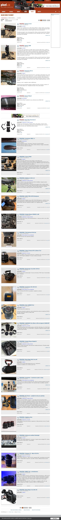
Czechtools (47, 318)
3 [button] (43, 20)
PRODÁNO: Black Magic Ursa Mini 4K (28, 489)
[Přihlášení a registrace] (55, 11)
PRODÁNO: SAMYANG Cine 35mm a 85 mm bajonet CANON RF (34, 323)
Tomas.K (48, 192)
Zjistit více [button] (29, 518)
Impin (21, 436)
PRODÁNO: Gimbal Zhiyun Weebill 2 (28, 341)
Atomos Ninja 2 (25, 96)
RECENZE (11, 11)
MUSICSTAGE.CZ (23, 0)
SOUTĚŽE (39, 11)
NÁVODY (18, 11)
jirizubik (21, 490)
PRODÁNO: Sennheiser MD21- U (27, 138)
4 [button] (44, 20)
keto (48, 413)
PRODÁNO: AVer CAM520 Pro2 (26, 305)
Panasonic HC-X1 (26, 70)
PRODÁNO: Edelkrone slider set (27, 178)
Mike (21, 378)
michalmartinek (22, 454)
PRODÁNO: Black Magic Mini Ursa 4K (28, 359)
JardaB (21, 324)
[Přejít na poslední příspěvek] (49, 42)
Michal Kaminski (22, 360)
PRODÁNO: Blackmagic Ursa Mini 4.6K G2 (29, 268)
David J (48, 42)
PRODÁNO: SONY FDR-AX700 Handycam (29, 196)
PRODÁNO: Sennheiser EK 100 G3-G (28, 287)
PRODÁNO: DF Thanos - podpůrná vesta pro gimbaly (31, 395)
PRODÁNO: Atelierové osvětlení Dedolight (29, 435)
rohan (21, 197)
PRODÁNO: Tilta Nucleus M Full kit (27, 232)
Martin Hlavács (22, 418)
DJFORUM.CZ (32, 0)
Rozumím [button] (55, 518)
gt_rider (21, 233)
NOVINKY (3, 11)
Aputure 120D (25, 45)
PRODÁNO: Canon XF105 (25, 156)
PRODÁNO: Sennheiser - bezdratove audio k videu (31, 377)
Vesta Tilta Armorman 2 (27, 119)
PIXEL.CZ (47, 0)
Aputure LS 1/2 (25, 23)
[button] (39, 20)
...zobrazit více (47, 35)
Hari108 (21, 139)
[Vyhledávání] (59, 11)
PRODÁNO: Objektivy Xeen (25, 417)
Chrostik (48, 294)
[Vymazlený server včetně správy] (55, 14)
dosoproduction (22, 215)
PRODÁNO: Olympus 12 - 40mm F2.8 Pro (29, 453)
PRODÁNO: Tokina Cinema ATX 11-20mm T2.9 (30, 250)
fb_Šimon (21, 157)
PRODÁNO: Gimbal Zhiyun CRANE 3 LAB (29, 214)
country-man (47, 92)
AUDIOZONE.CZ (14, 0)
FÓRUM (25, 11)
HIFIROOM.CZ (40, 0)
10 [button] (29, 507)
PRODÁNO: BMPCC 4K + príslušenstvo (28, 471)
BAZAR (32, 11)
